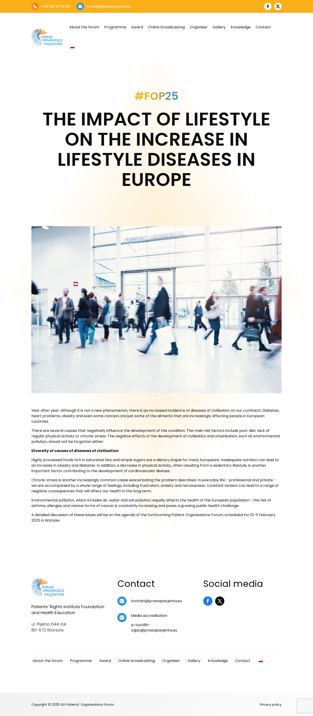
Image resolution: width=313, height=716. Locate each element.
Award (137, 27)
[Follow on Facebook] (207, 601)
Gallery (219, 27)
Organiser (199, 27)
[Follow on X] (219, 601)
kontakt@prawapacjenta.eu (156, 601)
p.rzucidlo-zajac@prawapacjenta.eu (154, 627)
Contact (263, 27)
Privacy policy (271, 704)
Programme (115, 27)
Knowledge (241, 27)
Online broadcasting (166, 27)
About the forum (84, 27)
